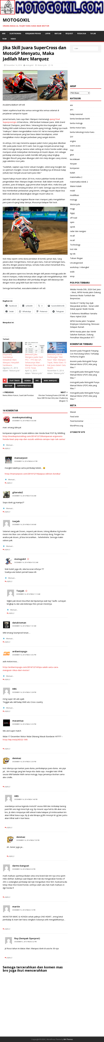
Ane (3, 33)
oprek (72, 227)
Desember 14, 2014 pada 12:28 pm (24, 692)
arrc (71, 109)
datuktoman (19, 622)
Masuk (73, 412)
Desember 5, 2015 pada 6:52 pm (25, 942)
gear (72, 154)
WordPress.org (76, 425)
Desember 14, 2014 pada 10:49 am (24, 524)
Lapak (47, 33)
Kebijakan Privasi (33, 33)
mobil (72, 190)
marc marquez (50, 380)
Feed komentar (76, 421)
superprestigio (24, 386)
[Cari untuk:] (86, 48)
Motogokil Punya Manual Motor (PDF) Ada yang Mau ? (83, 364)
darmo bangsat (20, 865)
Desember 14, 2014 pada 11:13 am (28, 594)
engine (73, 141)
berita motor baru (78, 127)
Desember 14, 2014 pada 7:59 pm (27, 840)
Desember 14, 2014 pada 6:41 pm (25, 461)
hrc (37, 380)
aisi (71, 105)
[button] (35, 85)
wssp (72, 276)
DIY (71, 136)
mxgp (72, 208)
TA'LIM (93, 33)
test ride (73, 249)
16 (52, 65)
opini (72, 222)
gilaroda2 (17, 492)
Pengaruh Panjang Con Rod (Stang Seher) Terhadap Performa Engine (84, 353)
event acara (75, 145)
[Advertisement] (85, 68)
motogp (73, 199)
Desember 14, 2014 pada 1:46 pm (25, 799)
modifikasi (74, 195)
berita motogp (76, 123)
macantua (17, 720)
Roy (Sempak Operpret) (27, 938)
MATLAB (58, 33)
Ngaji (72, 213)
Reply (7, 448)
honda (27, 380)
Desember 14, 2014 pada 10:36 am (24, 421)
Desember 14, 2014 (14, 65)
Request (69, 33)
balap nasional (76, 114)
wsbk (72, 271)
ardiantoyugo (19, 651)
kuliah (72, 172)
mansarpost (20, 457)
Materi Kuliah (76, 186)
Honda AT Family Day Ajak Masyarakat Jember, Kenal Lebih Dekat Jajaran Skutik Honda (84, 306)
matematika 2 (76, 177)
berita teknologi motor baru (82, 132)
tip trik (72, 253)
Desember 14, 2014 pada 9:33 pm (23, 869)
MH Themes (68, 1039)
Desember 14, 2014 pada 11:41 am (24, 626)
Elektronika (15, 33)
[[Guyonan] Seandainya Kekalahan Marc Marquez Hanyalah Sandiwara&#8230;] (12, 347)
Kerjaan (73, 163)
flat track (15, 380)
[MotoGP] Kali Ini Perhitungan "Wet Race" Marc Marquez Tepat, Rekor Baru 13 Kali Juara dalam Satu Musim (56, 361)
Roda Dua (81, 33)
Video (13, 39)
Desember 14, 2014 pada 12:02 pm (24, 655)
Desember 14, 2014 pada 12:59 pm (24, 762)
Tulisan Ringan (76, 258)
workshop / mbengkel (79, 267)
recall (72, 235)
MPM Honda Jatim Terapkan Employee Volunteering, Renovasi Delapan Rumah (84, 324)
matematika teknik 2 (79, 181)
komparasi (74, 168)
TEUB (4, 39)
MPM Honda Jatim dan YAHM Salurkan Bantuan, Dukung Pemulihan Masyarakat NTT (83, 334)
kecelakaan (75, 159)
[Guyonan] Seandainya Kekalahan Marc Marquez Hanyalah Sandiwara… (11, 359)
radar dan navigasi (78, 231)
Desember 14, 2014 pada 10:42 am (24, 496)
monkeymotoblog (22, 417)
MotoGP (8, 386)
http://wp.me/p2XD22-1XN (15, 739)
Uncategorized (76, 263)
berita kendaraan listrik (80, 118)
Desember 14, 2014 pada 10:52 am (26, 562)
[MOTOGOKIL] (52, 13)
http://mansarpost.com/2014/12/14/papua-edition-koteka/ (32, 473)
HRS (14, 688)
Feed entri (74, 416)
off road (73, 217)
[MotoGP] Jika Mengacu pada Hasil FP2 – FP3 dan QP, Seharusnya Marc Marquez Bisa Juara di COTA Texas (34, 361)
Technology (75, 244)
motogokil (29, 65)
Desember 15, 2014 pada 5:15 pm (23, 910)
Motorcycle (42, 65)
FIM (71, 150)
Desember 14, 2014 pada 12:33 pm (24, 724)
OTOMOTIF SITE (77, 432)
